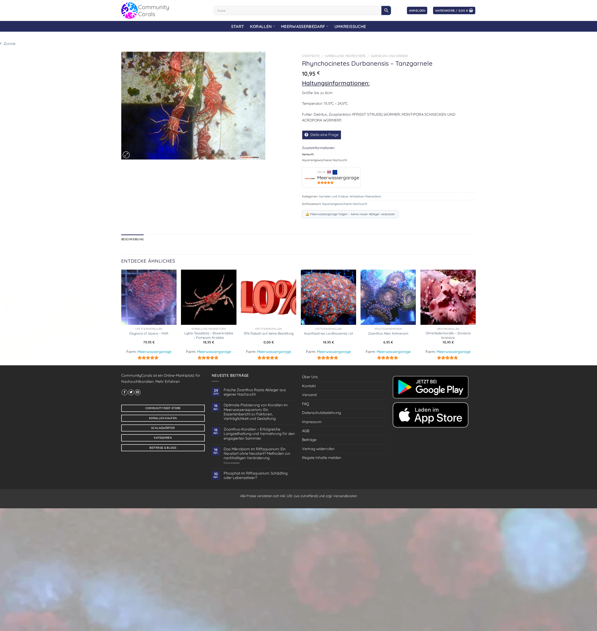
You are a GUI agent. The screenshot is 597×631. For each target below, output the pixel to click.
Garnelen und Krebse (389, 56)
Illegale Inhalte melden (321, 457)
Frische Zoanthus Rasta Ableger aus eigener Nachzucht (255, 392)
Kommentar (232, 463)
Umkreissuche (350, 26)
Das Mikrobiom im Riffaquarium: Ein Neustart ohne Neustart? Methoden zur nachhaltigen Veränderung (257, 453)
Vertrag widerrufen (318, 448)
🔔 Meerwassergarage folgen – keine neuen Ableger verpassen (350, 214)
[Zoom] (126, 154)
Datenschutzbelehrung (321, 412)
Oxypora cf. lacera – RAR (148, 333)
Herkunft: (308, 154)
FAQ (305, 403)
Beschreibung (132, 239)
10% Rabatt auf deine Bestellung (269, 333)
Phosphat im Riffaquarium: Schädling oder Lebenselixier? (256, 475)
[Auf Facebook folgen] (124, 392)
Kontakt (309, 385)
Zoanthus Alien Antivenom (388, 333)
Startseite (311, 56)
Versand (309, 394)
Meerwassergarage (338, 177)
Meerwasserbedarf (303, 26)
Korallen (261, 26)
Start (237, 26)
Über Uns (310, 376)
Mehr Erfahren (167, 381)
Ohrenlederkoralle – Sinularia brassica (448, 335)
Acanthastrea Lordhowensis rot (328, 333)
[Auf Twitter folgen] (131, 392)
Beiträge (309, 439)
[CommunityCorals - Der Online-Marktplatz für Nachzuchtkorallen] (164, 10)
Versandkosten (345, 496)
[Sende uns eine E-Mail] (138, 392)
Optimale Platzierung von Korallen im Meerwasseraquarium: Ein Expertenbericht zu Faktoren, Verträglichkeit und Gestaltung (256, 412)
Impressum (312, 421)
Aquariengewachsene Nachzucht (344, 204)
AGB (305, 430)
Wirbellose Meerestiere (345, 56)
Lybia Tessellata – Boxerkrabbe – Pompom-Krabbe (208, 335)
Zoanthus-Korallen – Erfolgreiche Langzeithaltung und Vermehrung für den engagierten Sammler (259, 433)
